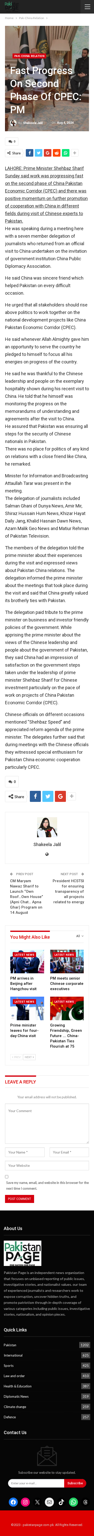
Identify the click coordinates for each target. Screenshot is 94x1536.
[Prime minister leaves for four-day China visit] (27, 1008)
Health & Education (18, 1386)
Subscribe (75, 1483)
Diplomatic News (16, 1396)
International (13, 1355)
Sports (9, 1366)
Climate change (15, 1407)
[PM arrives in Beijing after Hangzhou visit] (27, 961)
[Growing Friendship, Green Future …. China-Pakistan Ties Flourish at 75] (67, 1008)
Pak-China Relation (29, 56)
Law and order (14, 1376)
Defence (10, 1417)
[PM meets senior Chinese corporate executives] (67, 961)
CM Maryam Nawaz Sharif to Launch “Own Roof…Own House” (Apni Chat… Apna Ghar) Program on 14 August (26, 897)
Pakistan (10, 1345)
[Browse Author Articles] (47, 827)
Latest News (24, 954)
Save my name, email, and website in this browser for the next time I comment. (47, 1185)
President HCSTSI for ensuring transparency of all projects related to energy (68, 891)
